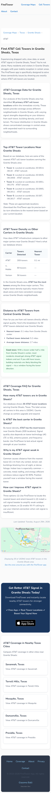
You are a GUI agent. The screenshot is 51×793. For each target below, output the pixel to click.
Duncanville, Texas (16, 715)
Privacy (41, 761)
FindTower (7, 4)
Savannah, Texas (15, 664)
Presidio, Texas (14, 733)
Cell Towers (44, 4)
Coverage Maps (28, 4)
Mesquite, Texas (15, 698)
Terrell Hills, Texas (16, 681)
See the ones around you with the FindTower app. (26, 565)
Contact (14, 11)
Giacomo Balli (25, 782)
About (4, 11)
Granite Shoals (34, 32)
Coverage (20, 761)
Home (10, 761)
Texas (22, 32)
